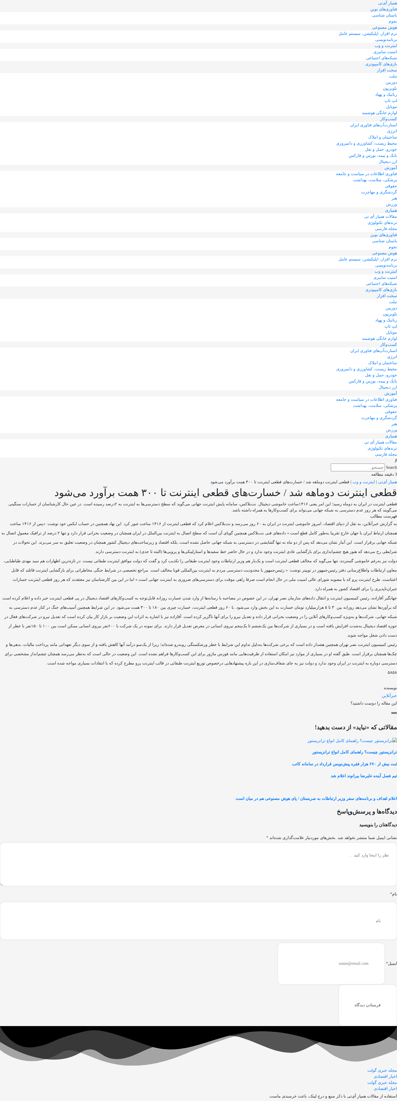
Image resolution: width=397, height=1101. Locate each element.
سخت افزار (387, 70)
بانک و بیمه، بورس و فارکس (373, 155)
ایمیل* (391, 963)
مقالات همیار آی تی (380, 216)
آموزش (391, 168)
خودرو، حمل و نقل (381, 149)
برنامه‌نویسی (386, 39)
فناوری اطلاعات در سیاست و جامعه (366, 174)
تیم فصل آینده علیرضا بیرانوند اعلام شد (364, 776)
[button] (198, 460)
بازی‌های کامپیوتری (381, 64)
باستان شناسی (384, 15)
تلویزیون (390, 88)
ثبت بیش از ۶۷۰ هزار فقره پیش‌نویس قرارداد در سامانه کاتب (344, 764)
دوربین (391, 82)
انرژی (392, 131)
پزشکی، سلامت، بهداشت (375, 180)
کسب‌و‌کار (388, 119)
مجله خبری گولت (382, 1070)
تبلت (393, 76)
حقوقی (391, 186)
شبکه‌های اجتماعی (381, 58)
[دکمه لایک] (394, 713)
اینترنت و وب (386, 46)
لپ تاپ (391, 100)
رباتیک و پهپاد (386, 94)
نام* (393, 894)
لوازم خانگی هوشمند (379, 113)
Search (391, 467)
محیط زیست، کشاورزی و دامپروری (366, 143)
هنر (394, 198)
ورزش (391, 204)
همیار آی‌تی (387, 3)
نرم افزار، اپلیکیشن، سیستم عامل (368, 33)
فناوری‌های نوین (383, 9)
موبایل (391, 107)
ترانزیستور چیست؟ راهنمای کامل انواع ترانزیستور (354, 752)
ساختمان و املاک (382, 137)
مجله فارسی (386, 229)
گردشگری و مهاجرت (379, 192)
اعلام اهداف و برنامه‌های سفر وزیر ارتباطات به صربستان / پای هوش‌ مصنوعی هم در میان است (316, 798)
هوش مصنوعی (384, 27)
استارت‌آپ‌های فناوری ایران (373, 125)
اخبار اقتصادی (385, 1076)
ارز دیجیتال (388, 161)
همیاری (391, 210)
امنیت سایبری (385, 52)
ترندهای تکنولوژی (382, 222)
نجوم (393, 21)
